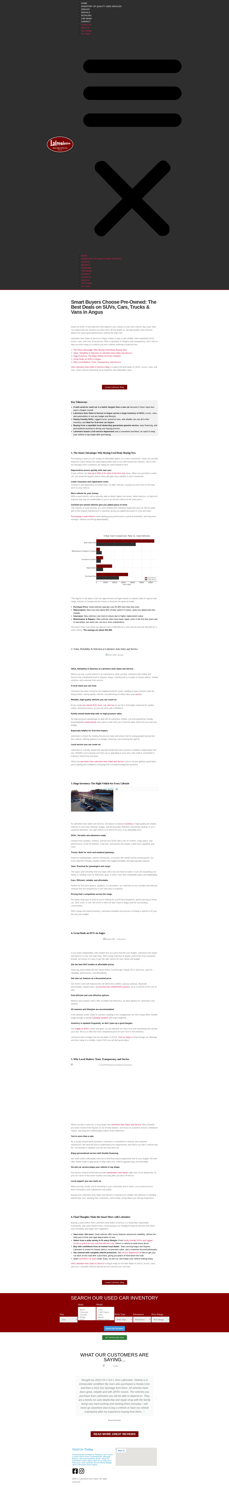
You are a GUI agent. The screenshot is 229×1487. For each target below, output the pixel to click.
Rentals (85, 12)
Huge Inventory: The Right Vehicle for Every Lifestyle (97, 356)
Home (84, 3)
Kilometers (138, 1314)
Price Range (157, 1314)
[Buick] (87, 1310)
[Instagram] (82, 1471)
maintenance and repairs (117, 1172)
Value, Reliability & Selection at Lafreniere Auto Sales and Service (102, 353)
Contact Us (86, 25)
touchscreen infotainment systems (114, 987)
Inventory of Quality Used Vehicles (101, 6)
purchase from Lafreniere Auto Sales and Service (102, 761)
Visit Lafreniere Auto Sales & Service (87, 1263)
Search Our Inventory (114, 1328)
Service (85, 9)
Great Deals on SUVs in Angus (87, 359)
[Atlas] (105, 1315)
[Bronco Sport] (105, 1320)
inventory (128, 824)
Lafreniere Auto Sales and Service (126, 1125)
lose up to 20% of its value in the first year (106, 473)
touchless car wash (87, 1259)
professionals (91, 722)
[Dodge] (87, 1317)
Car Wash (86, 18)
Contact (86, 21)
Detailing (86, 15)
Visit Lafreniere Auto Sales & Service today (90, 367)
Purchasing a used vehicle (82, 516)
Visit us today (124, 1037)
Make (80, 1304)
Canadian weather (100, 1018)
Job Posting (86, 31)
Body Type (120, 1314)
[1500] (105, 1310)
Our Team (85, 34)
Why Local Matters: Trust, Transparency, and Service (97, 362)
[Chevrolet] (87, 1312)
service (138, 694)
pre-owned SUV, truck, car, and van (98, 705)
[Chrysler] (87, 1315)
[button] (132, 144)
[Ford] (87, 1320)
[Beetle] (105, 1317)
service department (130, 1252)
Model (99, 1304)
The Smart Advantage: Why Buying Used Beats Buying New (100, 350)
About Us (85, 28)
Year (62, 1314)
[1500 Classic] (105, 1312)
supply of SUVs (82, 1029)
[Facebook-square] (75, 1471)
